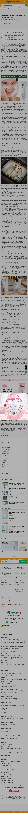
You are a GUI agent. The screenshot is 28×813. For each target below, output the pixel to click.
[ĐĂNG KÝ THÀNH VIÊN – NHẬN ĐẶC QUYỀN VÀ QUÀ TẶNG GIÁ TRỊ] (14, 406)
